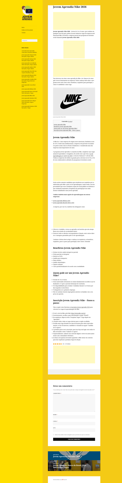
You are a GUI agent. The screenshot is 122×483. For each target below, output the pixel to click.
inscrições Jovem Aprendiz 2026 (80, 307)
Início (23, 27)
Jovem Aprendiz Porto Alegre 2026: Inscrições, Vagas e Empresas (29, 102)
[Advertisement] (74, 21)
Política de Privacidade (27, 30)
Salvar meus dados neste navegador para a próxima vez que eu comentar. (72, 434)
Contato (23, 32)
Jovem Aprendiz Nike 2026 (28, 95)
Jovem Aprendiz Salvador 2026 (29, 98)
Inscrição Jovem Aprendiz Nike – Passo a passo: (67, 130)
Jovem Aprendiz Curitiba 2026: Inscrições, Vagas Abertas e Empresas (29, 81)
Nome (55, 414)
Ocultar (70, 121)
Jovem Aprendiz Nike (60, 124)
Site (54, 428)
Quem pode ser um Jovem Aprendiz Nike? (65, 128)
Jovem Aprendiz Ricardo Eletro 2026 (63, 203)
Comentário (57, 393)
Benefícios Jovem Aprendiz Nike (63, 126)
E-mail (55, 421)
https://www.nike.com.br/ (78, 313)
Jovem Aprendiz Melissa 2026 (29, 89)
